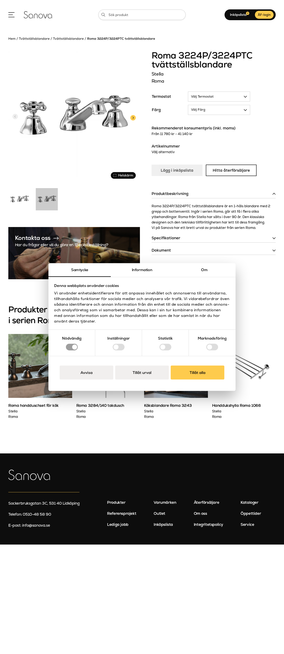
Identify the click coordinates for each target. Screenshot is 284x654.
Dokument (161, 250)
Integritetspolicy (208, 524)
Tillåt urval (142, 372)
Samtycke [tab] (79, 269)
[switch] (119, 347)
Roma (158, 81)
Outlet (159, 513)
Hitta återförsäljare (231, 170)
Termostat (161, 96)
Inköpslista (163, 524)
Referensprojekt (121, 513)
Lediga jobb (117, 524)
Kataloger (249, 502)
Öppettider (251, 513)
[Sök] (103, 15)
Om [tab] (204, 269)
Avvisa (86, 372)
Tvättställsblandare (34, 39)
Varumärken (165, 502)
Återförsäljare (206, 502)
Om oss (200, 513)
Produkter (116, 502)
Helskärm (125, 175)
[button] (133, 117)
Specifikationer (166, 238)
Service (247, 524)
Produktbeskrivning (170, 193)
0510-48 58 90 (37, 514)
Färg (156, 109)
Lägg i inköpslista (177, 170)
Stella (158, 74)
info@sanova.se (36, 525)
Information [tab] (142, 269)
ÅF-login (264, 15)
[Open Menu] (11, 15)
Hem (12, 39)
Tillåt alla (197, 372)
